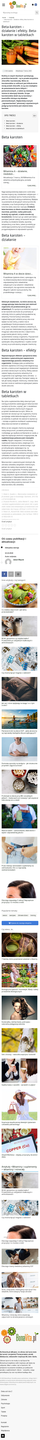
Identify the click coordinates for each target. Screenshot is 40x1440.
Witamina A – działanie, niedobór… (15, 172)
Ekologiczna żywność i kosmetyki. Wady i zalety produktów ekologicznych (20, 990)
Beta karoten (10, 121)
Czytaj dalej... (32, 185)
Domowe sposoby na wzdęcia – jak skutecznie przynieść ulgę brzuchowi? (19, 764)
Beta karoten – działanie (14, 123)
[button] (3, 4)
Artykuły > (7, 1166)
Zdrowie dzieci (23, 915)
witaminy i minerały (14, 1169)
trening (33, 915)
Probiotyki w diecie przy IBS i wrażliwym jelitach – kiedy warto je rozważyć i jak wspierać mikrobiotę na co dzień (20, 798)
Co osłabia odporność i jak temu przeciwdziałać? (14, 611)
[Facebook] (36, 5)
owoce (5, 915)
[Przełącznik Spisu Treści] (33, 115)
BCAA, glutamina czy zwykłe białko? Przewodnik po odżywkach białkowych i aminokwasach (17, 640)
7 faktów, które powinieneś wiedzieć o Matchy (19, 959)
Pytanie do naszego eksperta (21, 923)
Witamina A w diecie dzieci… (18, 273)
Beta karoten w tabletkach (15, 128)
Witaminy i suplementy (24, 1166)
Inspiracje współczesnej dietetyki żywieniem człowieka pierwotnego (19, 1123)
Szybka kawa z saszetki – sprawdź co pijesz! (18, 1085)
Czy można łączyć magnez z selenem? (16, 673)
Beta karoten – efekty (13, 126)
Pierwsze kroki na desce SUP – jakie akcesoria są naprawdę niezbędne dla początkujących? (19, 732)
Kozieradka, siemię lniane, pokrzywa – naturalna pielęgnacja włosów (16, 1023)
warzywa (12, 915)
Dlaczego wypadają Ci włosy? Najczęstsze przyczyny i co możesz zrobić (18, 901)
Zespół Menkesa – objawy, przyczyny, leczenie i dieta (20, 1156)
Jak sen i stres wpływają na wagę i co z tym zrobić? (18, 704)
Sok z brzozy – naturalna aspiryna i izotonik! (19, 1054)
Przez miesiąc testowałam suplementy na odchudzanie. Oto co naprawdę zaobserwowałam (18, 868)
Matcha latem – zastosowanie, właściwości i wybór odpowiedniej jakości (18, 831)
